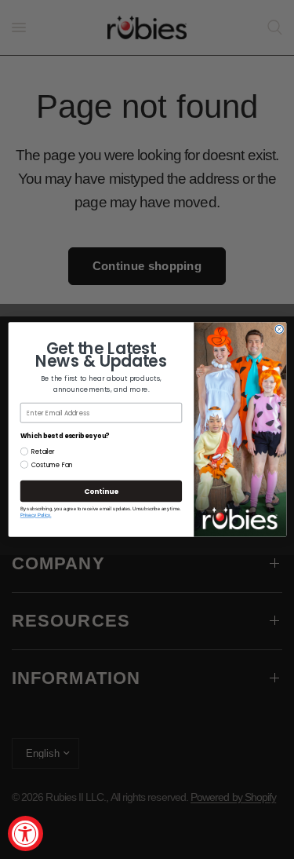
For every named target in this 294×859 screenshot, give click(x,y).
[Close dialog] (279, 329)
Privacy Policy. (35, 515)
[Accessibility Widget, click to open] (25, 833)
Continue (100, 491)
